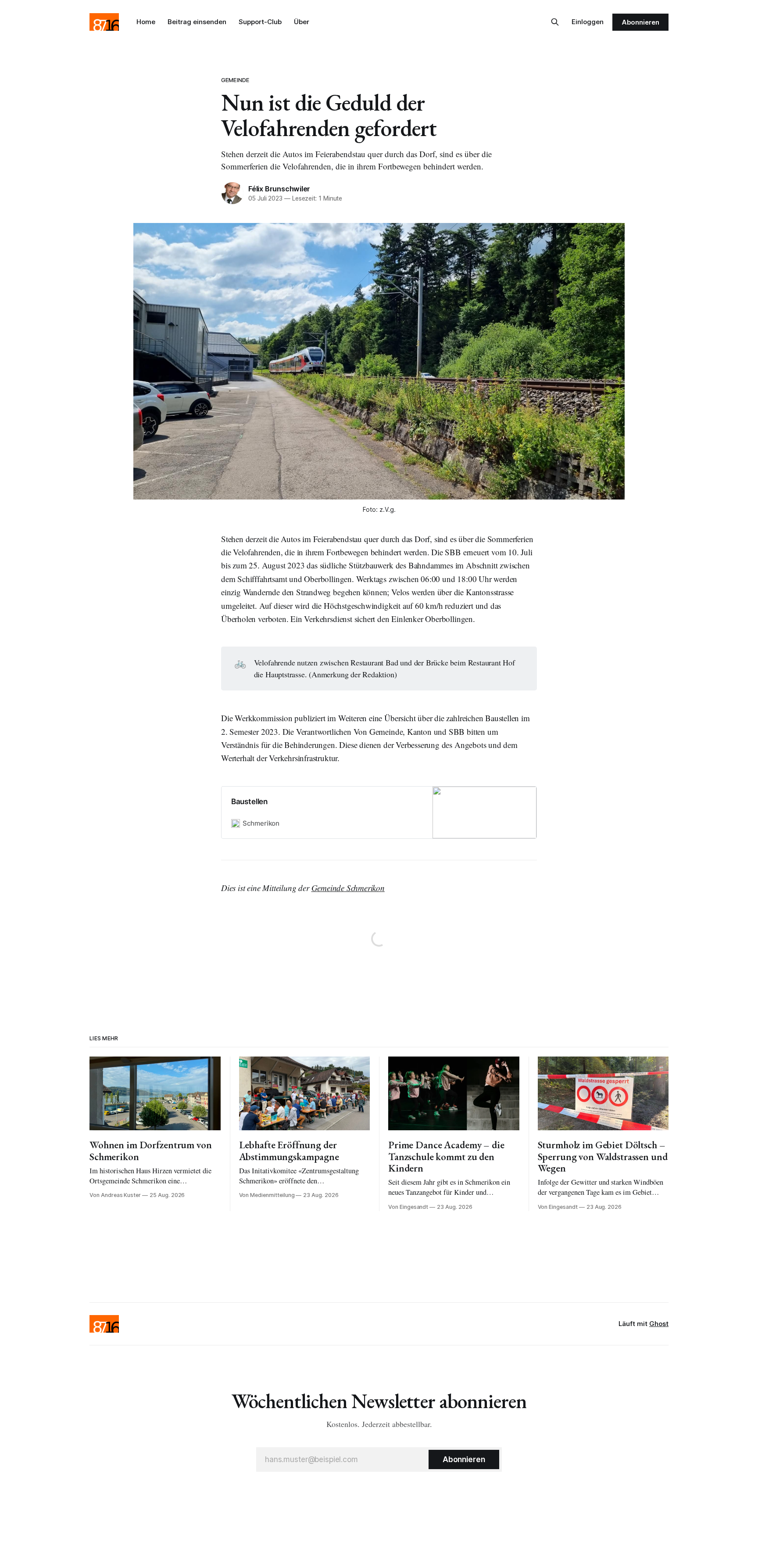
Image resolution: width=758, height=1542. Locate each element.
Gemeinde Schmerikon (348, 887)
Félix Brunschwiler (279, 188)
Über (301, 22)
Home (145, 22)
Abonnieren (640, 22)
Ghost (659, 1323)
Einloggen (588, 22)
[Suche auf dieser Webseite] (555, 22)
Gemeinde (235, 79)
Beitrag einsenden (197, 22)
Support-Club (260, 22)
